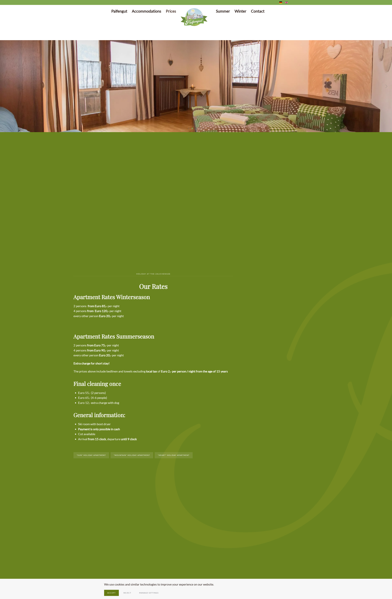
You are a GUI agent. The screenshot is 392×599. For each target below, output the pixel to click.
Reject (127, 593)
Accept (111, 593)
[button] (5, 86)
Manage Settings (149, 593)
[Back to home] (196, 17)
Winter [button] (240, 11)
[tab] (188, 128)
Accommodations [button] (146, 11)
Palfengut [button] (119, 11)
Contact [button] (257, 11)
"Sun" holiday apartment (91, 455)
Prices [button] (171, 11)
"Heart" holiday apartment (173, 455)
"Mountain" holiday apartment (132, 455)
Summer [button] (223, 11)
